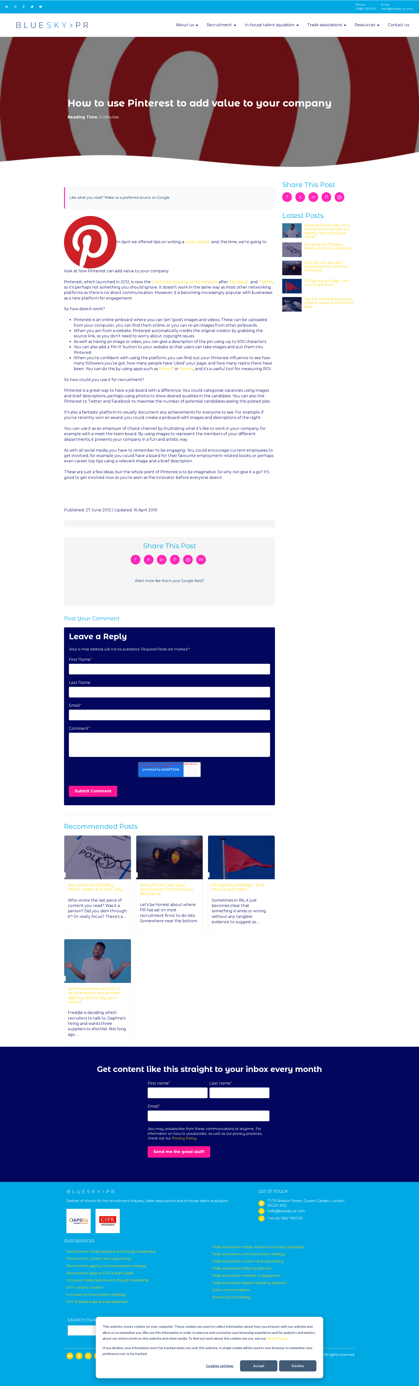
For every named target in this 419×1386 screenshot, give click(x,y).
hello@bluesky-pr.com (397, 8)
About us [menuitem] (185, 25)
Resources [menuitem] (365, 25)
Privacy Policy (277, 1338)
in (162, 559)
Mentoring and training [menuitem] (231, 1297)
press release (197, 242)
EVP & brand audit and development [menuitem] (97, 1302)
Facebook (238, 282)
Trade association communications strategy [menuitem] (248, 1254)
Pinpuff (166, 368)
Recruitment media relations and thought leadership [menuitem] (111, 1251)
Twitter (266, 282)
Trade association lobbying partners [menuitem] (241, 1268)
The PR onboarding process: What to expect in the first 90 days (329, 303)
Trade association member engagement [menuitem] (246, 1275)
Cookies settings (220, 1366)
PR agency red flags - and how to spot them (238, 887)
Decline (298, 1366)
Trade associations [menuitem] (324, 25)
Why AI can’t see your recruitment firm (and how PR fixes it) (166, 889)
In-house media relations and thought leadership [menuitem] (107, 1280)
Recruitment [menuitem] (219, 25)
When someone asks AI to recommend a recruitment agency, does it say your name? (94, 995)
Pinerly (186, 368)
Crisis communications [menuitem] (231, 1290)
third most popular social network (185, 282)
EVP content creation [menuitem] (84, 1287)
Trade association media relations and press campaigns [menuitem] (258, 1247)
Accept (259, 1366)
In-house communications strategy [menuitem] (96, 1294)
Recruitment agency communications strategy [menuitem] (106, 1266)
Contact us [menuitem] (398, 25)
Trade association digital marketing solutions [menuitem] (249, 1283)
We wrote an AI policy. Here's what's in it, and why (95, 887)
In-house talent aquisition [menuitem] (269, 25)
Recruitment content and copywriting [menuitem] (98, 1258)
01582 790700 (366, 8)
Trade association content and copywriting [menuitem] (247, 1261)
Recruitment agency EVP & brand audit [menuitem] (100, 1273)
